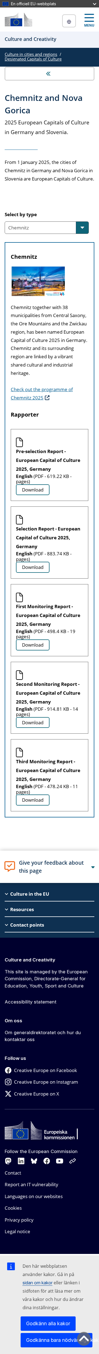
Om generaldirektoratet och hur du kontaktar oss (43, 1036)
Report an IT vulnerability (31, 1184)
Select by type (21, 214)
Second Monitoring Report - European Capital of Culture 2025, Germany (48, 693)
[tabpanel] (49, 532)
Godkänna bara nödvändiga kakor (59, 1340)
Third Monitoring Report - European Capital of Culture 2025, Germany (48, 770)
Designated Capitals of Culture (33, 59)
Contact (13, 1173)
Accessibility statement (30, 1002)
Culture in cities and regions (31, 54)
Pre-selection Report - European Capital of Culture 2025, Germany (48, 460)
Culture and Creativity (30, 960)
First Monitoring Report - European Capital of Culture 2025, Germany (48, 615)
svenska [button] (69, 20)
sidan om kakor (38, 1282)
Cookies (13, 1208)
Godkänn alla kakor (48, 1323)
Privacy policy (19, 1220)
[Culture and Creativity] (18, 19)
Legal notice (17, 1231)
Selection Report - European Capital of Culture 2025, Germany (48, 538)
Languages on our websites (34, 1196)
